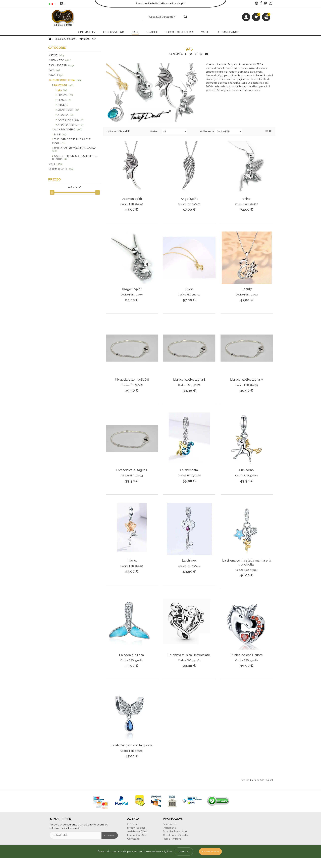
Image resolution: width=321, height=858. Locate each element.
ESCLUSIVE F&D (113, 32)
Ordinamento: (207, 131)
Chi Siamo (133, 824)
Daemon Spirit (131, 198)
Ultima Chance (61, 169)
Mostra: (153, 131)
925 (62, 90)
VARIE (205, 32)
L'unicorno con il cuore (246, 655)
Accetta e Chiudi (210, 851)
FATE (135, 32)
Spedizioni (169, 824)
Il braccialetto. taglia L (131, 470)
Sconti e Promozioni (175, 831)
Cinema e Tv (60, 60)
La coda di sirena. (132, 655)
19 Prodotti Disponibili (117, 131)
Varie (56, 164)
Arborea (66, 115)
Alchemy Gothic (68, 129)
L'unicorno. (246, 470)
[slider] (52, 192)
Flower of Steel (70, 119)
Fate (54, 70)
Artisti (57, 55)
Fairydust (63, 85)
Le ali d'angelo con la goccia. (132, 745)
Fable (63, 104)
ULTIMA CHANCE (228, 32)
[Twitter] (191, 53)
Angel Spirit (189, 198)
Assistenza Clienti (137, 831)
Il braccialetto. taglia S (189, 379)
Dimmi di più (184, 851)
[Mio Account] (246, 17)
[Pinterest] (196, 53)
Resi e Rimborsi (172, 838)
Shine (247, 198)
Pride (189, 289)
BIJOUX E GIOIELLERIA (179, 32)
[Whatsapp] (201, 53)
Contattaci (133, 838)
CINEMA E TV (86, 32)
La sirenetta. (189, 470)
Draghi (56, 75)
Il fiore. (132, 560)
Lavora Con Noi (136, 835)
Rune (60, 134)
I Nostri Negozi (136, 827)
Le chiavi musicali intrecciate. (189, 655)
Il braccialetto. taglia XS (132, 379)
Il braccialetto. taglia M (246, 379)
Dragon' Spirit (132, 289)
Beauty (246, 289)
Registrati (109, 835)
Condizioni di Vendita (176, 835)
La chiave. (189, 560)
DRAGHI (151, 32)
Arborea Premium (71, 124)
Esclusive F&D (61, 65)
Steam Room (68, 110)
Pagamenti (169, 827)
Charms (65, 95)
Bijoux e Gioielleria (65, 80)
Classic (64, 100)
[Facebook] (186, 53)
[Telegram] (206, 53)
